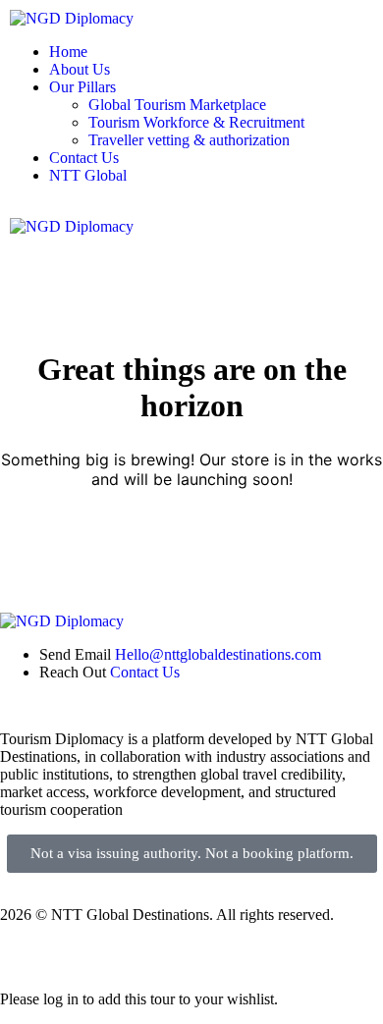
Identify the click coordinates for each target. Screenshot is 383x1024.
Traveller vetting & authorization (189, 140)
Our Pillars (82, 87)
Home (68, 51)
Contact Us (84, 157)
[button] (192, 854)
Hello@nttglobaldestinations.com (218, 654)
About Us (79, 69)
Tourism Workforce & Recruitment (196, 122)
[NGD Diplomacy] (72, 226)
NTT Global (88, 175)
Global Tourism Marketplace (177, 104)
